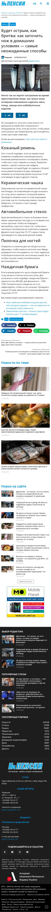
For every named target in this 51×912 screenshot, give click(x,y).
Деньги (37, 907)
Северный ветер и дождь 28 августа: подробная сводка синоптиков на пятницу (32, 504)
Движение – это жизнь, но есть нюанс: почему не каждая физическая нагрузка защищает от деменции (32, 493)
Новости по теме (15, 363)
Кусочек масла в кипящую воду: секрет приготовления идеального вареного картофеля (23, 431)
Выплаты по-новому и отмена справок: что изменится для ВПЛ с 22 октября (32, 558)
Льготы (9, 904)
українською (34, 61)
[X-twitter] (20, 852)
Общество (5, 902)
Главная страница (8, 13)
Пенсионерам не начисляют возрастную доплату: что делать (30, 706)
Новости (19, 13)
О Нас (25, 777)
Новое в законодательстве (23, 904)
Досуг (4, 904)
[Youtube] (27, 852)
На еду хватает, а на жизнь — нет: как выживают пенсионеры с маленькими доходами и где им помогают (31, 682)
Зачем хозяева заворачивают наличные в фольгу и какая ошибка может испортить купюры (24, 467)
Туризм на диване (27, 907)
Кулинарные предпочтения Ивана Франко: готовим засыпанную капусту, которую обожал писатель (33, 547)
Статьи (21, 909)
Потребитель (7, 909)
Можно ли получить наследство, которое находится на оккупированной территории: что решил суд (30, 570)
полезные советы (16, 319)
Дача (35, 899)
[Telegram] (12, 852)
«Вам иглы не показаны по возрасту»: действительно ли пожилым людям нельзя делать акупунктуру (30, 695)
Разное (12, 24)
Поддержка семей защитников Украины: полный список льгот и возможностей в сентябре (30, 526)
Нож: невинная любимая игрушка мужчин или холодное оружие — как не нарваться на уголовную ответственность (28, 305)
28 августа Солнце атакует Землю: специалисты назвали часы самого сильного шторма (31, 515)
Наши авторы (25, 788)
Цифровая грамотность (10, 907)
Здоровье (41, 899)
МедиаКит (25, 817)
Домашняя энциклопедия (35, 902)
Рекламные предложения (15, 822)
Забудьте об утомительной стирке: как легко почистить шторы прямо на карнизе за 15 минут (23, 394)
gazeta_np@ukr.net (10, 839)
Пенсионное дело (15, 899)
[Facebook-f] (5, 852)
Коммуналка (27, 899)
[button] (48, 4)
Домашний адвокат (18, 902)
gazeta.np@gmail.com (11, 810)
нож (6, 319)
